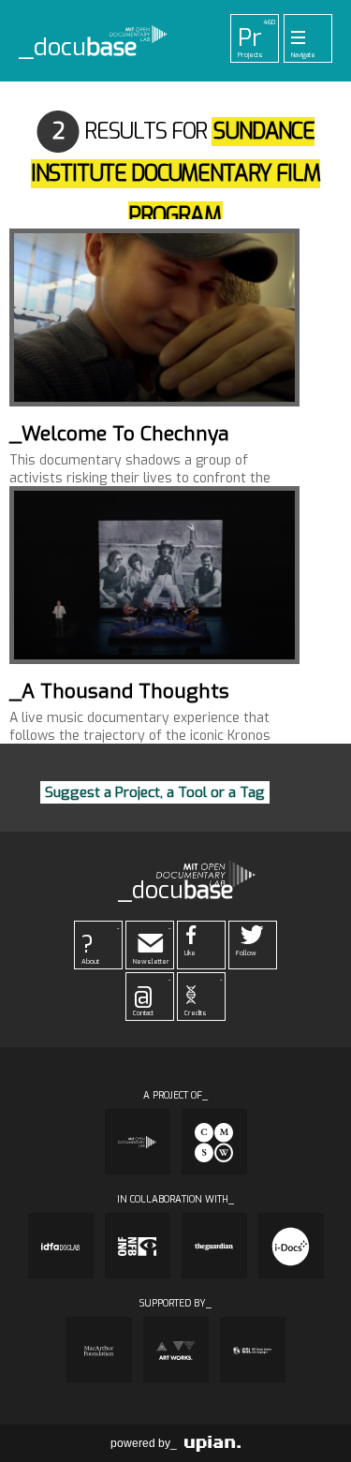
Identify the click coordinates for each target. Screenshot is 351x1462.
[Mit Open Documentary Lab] (137, 1141)
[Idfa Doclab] (61, 1245)
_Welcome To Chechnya (119, 434)
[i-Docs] (291, 1245)
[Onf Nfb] (137, 1245)
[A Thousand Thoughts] (154, 575)
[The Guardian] (214, 1245)
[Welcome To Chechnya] (154, 317)
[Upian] (212, 1443)
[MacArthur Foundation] (99, 1349)
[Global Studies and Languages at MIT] (252, 1349)
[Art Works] (176, 1349)
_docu (78, 48)
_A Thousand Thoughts (119, 691)
